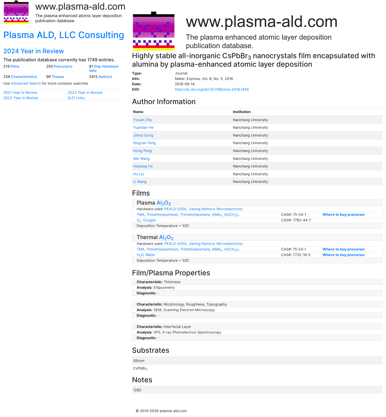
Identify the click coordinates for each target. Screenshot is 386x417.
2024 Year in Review (33, 51)
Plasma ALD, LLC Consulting (63, 34)
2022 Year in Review (20, 98)
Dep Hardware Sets (103, 68)
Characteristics (24, 76)
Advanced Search (26, 83)
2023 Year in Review (85, 92)
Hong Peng (142, 150)
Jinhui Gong (143, 135)
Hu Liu (138, 174)
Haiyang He (143, 166)
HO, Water (146, 254)
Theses (58, 76)
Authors (105, 76)
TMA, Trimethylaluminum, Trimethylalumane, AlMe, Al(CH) (188, 214)
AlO (164, 202)
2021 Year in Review (20, 92)
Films (14, 66)
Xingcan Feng (144, 143)
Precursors (63, 66)
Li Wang (140, 181)
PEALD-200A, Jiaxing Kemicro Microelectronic (203, 209)
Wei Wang (141, 158)
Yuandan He (143, 127)
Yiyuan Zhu (142, 120)
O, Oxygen (146, 220)
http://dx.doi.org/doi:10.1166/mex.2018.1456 (212, 89)
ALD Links (76, 98)
